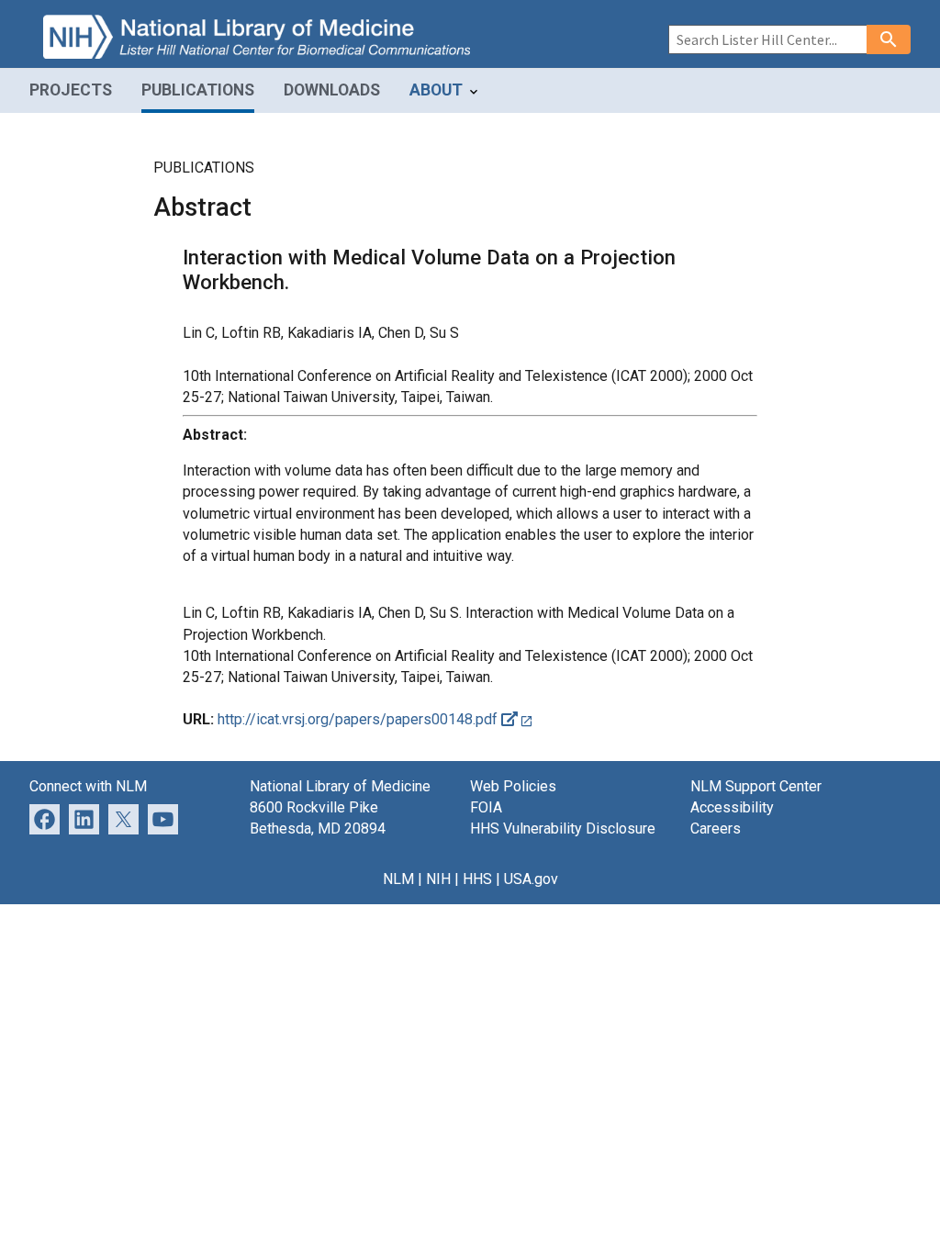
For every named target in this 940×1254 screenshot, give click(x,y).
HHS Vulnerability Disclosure (562, 828)
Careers (715, 828)
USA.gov (531, 879)
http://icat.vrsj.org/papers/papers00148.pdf (359, 719)
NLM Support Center (756, 786)
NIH (438, 879)
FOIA (486, 807)
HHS (477, 879)
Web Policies (513, 786)
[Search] (889, 39)
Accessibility (732, 807)
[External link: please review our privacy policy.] (84, 818)
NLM (398, 879)
